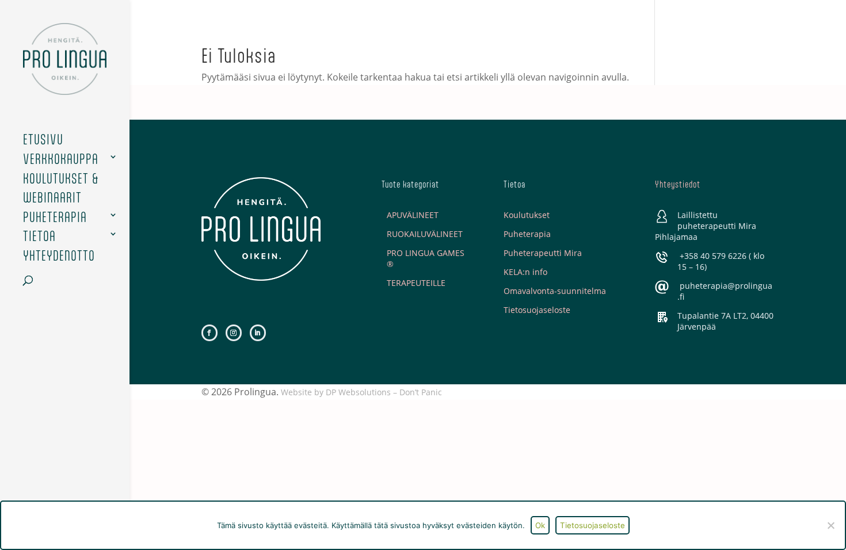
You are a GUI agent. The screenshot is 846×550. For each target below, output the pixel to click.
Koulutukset (527, 214)
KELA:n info (525, 271)
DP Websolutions (358, 392)
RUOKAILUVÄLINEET (425, 233)
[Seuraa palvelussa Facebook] (209, 332)
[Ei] (830, 525)
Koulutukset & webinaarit (61, 188)
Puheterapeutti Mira (543, 252)
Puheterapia (55, 217)
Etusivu (43, 139)
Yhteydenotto (59, 256)
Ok (540, 525)
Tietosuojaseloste (537, 309)
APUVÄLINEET (413, 214)
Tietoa (39, 236)
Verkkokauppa (60, 159)
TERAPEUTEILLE (416, 282)
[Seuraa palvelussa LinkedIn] (258, 332)
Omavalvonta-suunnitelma (555, 290)
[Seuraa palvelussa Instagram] (234, 332)
